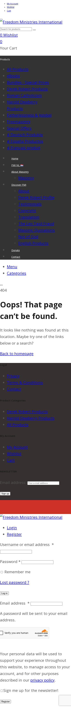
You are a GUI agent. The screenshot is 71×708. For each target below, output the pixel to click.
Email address (14, 603)
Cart (9, 10)
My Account (12, 3)
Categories (16, 273)
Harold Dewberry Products (30, 418)
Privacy (13, 376)
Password (10, 561)
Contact (14, 389)
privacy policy (42, 680)
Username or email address (27, 544)
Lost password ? (14, 582)
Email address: (13, 482)
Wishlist (10, 7)
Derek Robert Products (27, 411)
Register (14, 534)
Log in (4, 593)
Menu (12, 266)
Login (12, 527)
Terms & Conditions (25, 382)
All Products (17, 424)
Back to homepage (16, 353)
